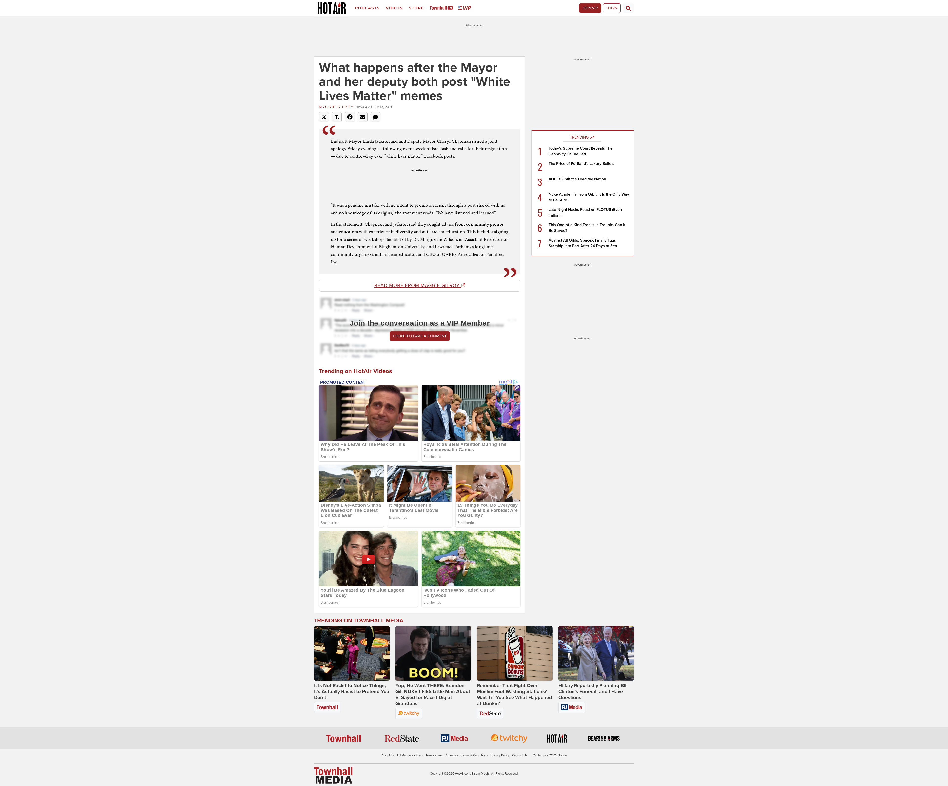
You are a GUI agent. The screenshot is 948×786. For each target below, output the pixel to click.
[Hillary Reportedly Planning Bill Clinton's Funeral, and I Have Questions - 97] (596, 653)
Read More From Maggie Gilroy (417, 286)
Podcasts (367, 8)
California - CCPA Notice (550, 755)
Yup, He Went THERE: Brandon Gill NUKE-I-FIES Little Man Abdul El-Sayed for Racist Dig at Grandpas (432, 694)
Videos (394, 8)
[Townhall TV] (442, 8)
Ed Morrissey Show (410, 755)
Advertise (451, 755)
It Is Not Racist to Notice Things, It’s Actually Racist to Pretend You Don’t (351, 692)
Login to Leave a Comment (420, 336)
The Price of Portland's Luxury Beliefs (581, 163)
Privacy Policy (500, 755)
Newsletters (434, 755)
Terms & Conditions (474, 755)
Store (416, 8)
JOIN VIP (590, 8)
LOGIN (611, 8)
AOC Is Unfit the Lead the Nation (577, 179)
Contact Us (519, 755)
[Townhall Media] (333, 775)
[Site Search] (628, 8)
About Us (388, 755)
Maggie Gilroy (337, 107)
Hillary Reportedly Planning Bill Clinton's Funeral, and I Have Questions (593, 692)
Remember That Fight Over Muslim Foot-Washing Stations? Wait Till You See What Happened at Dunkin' (514, 694)
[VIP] (465, 8)
